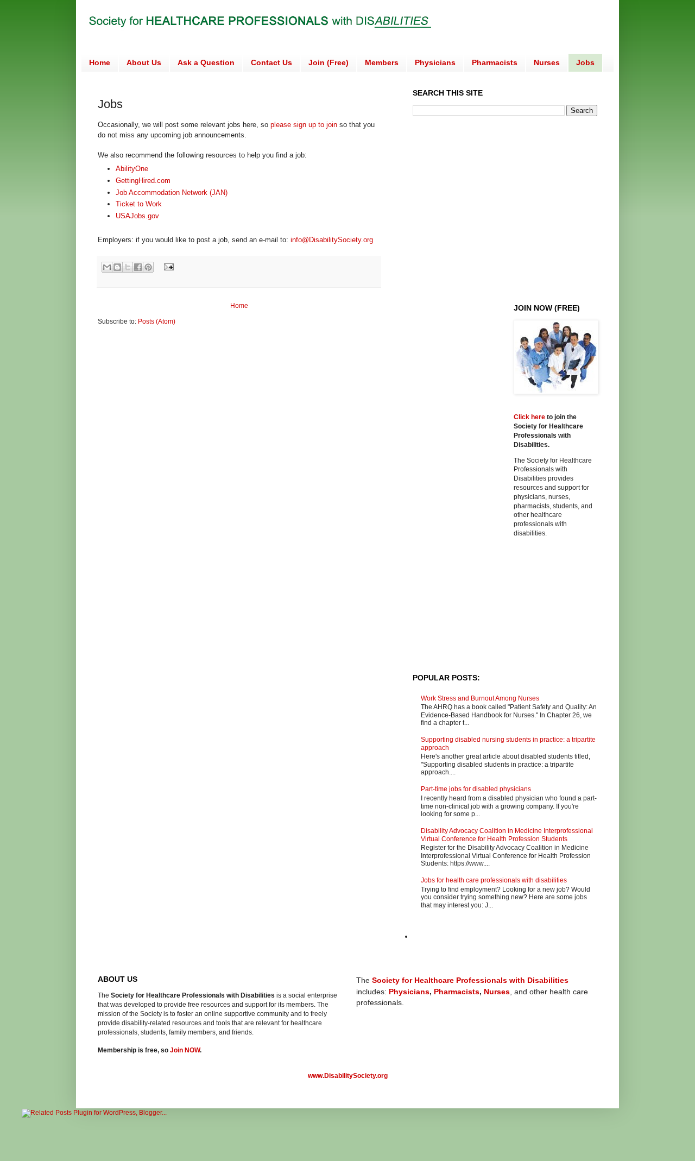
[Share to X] (127, 267)
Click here (530, 417)
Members (382, 62)
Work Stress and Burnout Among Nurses (480, 698)
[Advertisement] (504, 208)
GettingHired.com (143, 180)
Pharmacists (494, 62)
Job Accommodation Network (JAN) (173, 192)
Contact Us (271, 62)
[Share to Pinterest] (148, 267)
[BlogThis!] (117, 267)
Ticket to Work (139, 204)
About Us (144, 62)
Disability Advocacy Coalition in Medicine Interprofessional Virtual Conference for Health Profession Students (507, 834)
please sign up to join (303, 125)
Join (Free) (328, 62)
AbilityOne (132, 169)
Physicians (435, 62)
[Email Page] (167, 266)
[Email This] (107, 267)
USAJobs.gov (137, 216)
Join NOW (185, 1050)
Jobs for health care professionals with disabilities (494, 880)
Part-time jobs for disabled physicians (476, 789)
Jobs (585, 62)
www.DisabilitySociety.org (348, 1076)
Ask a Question (206, 62)
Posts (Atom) (156, 321)
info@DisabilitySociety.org (331, 240)
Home (99, 62)
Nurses (547, 62)
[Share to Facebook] (137, 267)
